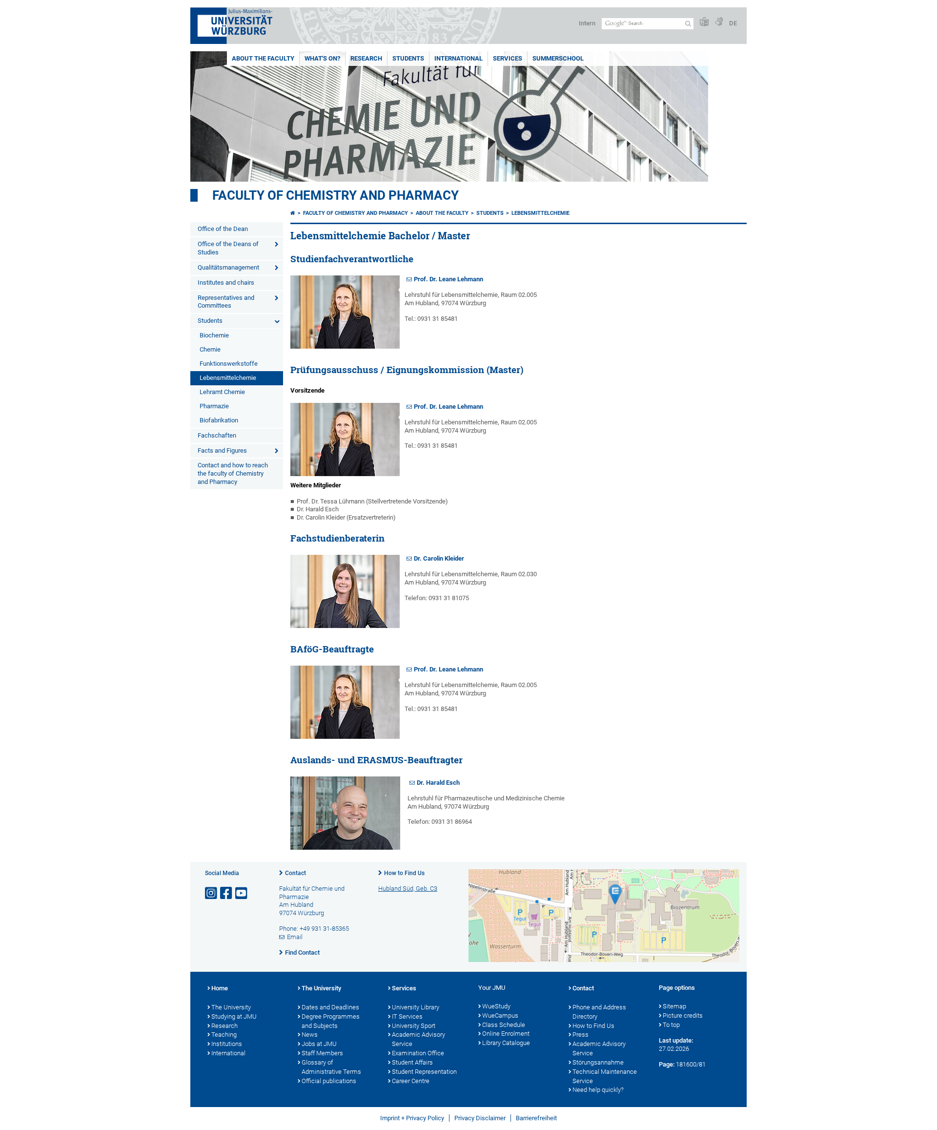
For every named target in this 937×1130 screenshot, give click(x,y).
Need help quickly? (598, 1089)
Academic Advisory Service (418, 1039)
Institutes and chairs (226, 282)
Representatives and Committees (226, 302)
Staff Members (322, 1053)
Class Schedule (503, 1024)
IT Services (407, 1016)
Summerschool (558, 58)
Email (295, 937)
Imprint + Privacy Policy (412, 1118)
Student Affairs (412, 1062)
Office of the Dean (223, 228)
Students (408, 58)
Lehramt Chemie (222, 392)
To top (671, 1024)
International (458, 58)
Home (219, 988)
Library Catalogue (506, 1042)
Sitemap (674, 1006)
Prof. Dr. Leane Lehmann (448, 279)
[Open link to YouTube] (242, 893)
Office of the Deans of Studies (228, 248)
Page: (666, 1064)
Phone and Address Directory (599, 1012)
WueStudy (496, 1006)
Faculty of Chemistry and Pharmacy (335, 195)
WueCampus (500, 1015)
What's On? (322, 58)
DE (733, 23)
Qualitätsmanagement (228, 267)
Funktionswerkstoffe (229, 363)
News (310, 1034)
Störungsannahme (598, 1062)
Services (507, 58)
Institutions (226, 1043)
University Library (415, 1007)
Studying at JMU (234, 1016)
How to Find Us (404, 873)
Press (580, 1034)
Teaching (224, 1034)
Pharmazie (214, 406)
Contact (295, 873)
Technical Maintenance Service (604, 1076)
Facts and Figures (222, 450)
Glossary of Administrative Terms (331, 1067)
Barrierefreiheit (536, 1118)
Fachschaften (217, 435)
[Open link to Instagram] (212, 893)
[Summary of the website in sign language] (719, 22)
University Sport (413, 1025)
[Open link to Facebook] (227, 893)
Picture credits (683, 1015)
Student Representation (424, 1071)
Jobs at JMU (319, 1043)
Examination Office (418, 1053)
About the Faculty (263, 58)
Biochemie (214, 335)
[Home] (292, 213)
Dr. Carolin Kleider (439, 558)
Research (366, 58)
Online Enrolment (506, 1033)
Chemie (210, 349)
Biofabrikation (219, 420)
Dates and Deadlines (330, 1007)
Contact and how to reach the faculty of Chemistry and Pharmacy (233, 473)
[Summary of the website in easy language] (704, 22)
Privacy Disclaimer (480, 1118)
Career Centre (410, 1081)
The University (231, 1007)
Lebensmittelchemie (228, 377)
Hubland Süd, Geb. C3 (407, 888)
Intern (587, 23)
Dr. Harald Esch (438, 782)
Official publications (329, 1081)
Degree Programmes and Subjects (331, 1021)
